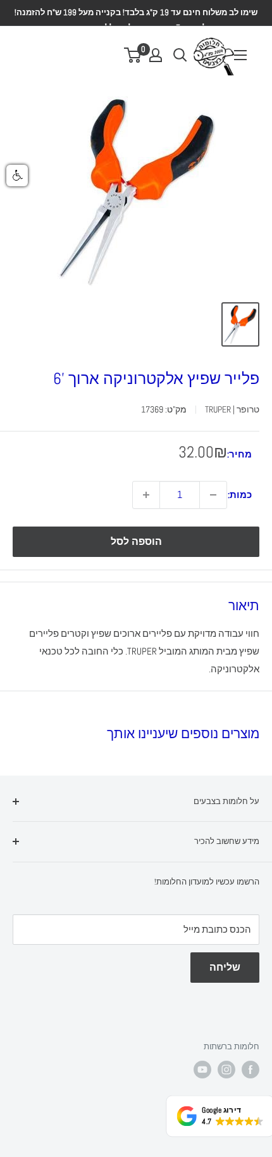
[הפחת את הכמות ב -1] (213, 495)
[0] (133, 55)
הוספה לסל (136, 541)
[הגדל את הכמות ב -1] (146, 495)
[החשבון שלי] (155, 55)
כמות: (240, 495)
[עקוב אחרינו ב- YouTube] (202, 1069)
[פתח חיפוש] (180, 55)
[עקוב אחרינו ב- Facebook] (250, 1069)
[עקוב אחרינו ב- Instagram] (226, 1069)
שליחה (224, 967)
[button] (17, 175)
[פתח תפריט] (240, 55)
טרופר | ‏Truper (232, 409)
